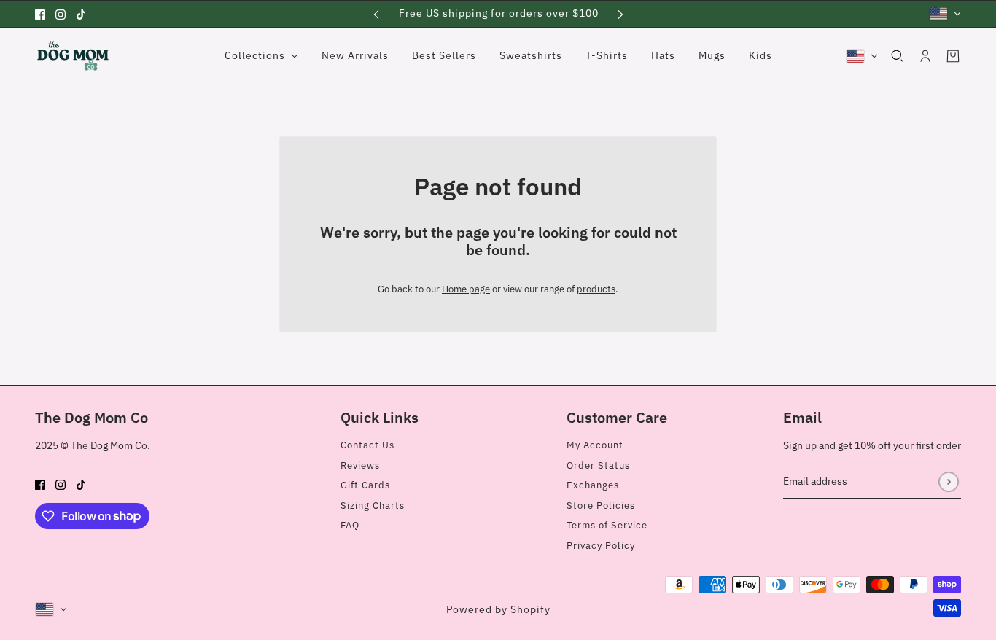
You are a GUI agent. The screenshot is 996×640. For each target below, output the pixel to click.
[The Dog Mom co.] (73, 55)
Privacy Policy (601, 545)
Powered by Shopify (498, 609)
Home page (466, 289)
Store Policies (601, 505)
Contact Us (367, 445)
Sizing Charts (373, 505)
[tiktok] (81, 14)
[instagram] (60, 14)
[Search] (898, 56)
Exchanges (593, 485)
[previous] (376, 13)
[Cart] (953, 56)
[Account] (925, 56)
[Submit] (948, 481)
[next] (620, 13)
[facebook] (40, 14)
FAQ (350, 525)
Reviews (360, 465)
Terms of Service (607, 525)
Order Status (598, 465)
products (596, 289)
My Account (595, 445)
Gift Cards (365, 485)
